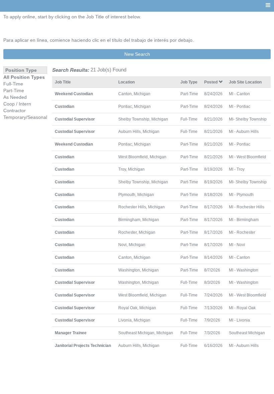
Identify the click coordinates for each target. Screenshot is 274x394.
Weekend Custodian (74, 93)
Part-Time (13, 90)
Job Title (63, 82)
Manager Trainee (71, 333)
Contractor (14, 110)
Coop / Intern (17, 104)
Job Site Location (245, 82)
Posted (211, 82)
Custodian (64, 106)
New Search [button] (137, 54)
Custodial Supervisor (75, 119)
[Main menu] (268, 5)
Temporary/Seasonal (25, 117)
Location (126, 82)
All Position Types (24, 77)
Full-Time (13, 83)
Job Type (188, 82)
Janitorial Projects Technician (83, 345)
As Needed (15, 97)
